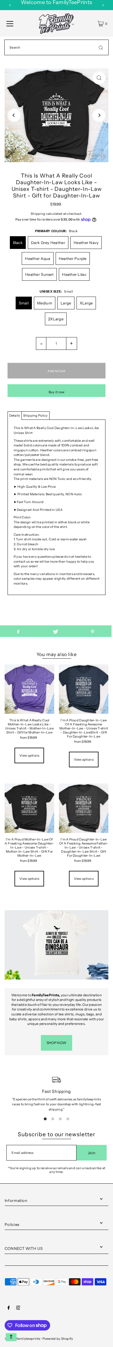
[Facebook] (9, 1308)
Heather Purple (73, 258)
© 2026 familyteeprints (22, 1339)
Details (14, 415)
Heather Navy (86, 242)
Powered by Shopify (58, 1339)
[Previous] (10, 5)
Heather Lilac (74, 274)
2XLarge (55, 319)
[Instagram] (18, 1308)
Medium (44, 303)
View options (29, 755)
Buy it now (57, 392)
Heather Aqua (37, 258)
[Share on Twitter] (55, 631)
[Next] (103, 5)
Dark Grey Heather (48, 242)
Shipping (38, 214)
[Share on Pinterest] (93, 631)
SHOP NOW (56, 1043)
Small (24, 303)
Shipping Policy (35, 415)
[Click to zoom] (98, 77)
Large (66, 303)
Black (18, 242)
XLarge (86, 303)
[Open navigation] (10, 23)
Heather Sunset (39, 274)
